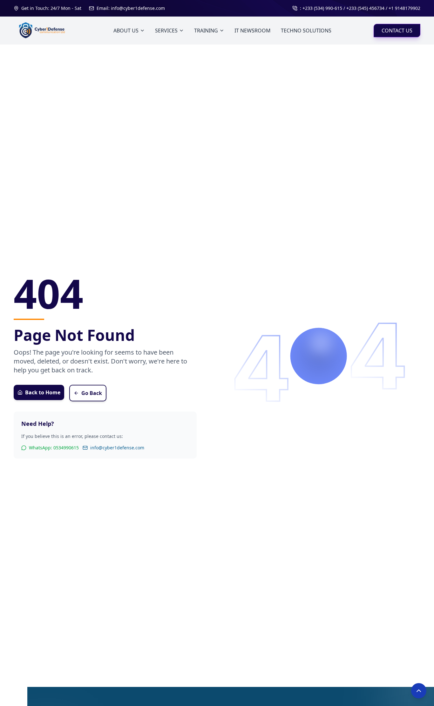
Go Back (91, 393)
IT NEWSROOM (252, 30)
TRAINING (206, 30)
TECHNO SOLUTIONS (306, 30)
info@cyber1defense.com (117, 448)
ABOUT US (126, 30)
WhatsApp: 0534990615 (54, 448)
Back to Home (42, 392)
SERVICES (166, 30)
